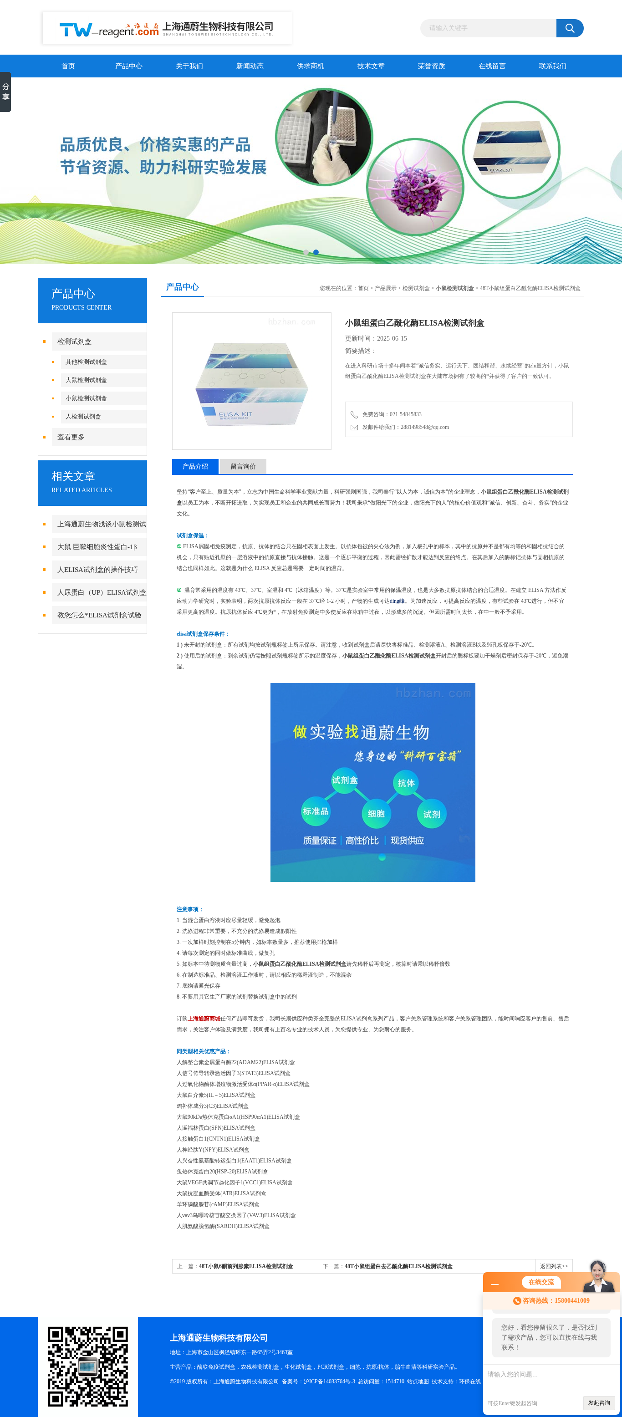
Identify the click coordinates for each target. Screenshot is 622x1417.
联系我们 (552, 66)
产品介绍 (195, 466)
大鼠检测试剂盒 (86, 380)
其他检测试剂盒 (86, 361)
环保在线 (470, 1381)
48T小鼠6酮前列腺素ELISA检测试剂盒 (246, 1266)
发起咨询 (599, 1403)
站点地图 (418, 1381)
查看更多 (71, 437)
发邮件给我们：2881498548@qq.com (404, 427)
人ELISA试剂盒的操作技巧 (97, 569)
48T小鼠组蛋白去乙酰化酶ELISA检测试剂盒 (399, 1266)
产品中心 (129, 66)
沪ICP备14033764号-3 (329, 1381)
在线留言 (492, 66)
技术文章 (371, 66)
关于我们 (189, 66)
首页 (68, 66)
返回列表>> (554, 1266)
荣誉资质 (431, 66)
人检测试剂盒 (83, 416)
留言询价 (243, 466)
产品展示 (386, 288)
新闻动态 (250, 66)
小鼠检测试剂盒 (86, 398)
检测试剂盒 (74, 341)
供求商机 (310, 66)
